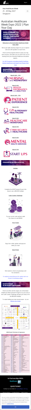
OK (15, 407)
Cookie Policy (10, 403)
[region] (15, 401)
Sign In (25, 2)
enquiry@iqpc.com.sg (21, 388)
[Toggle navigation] (27, 11)
